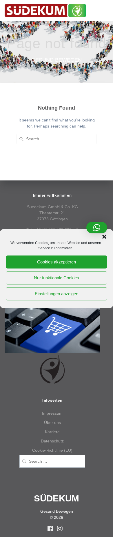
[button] (104, 236)
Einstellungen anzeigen (56, 293)
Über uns (52, 422)
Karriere (52, 431)
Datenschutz (52, 441)
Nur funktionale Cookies (56, 277)
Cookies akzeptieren (56, 261)
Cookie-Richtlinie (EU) (52, 450)
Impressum (52, 413)
